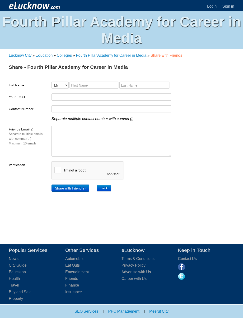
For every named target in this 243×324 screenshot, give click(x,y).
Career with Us (134, 279)
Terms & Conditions (138, 259)
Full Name (16, 85)
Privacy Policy (133, 265)
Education (44, 55)
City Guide (18, 265)
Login (212, 6)
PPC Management (123, 311)
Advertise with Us (136, 272)
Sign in (228, 6)
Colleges (64, 55)
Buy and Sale (20, 292)
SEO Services (86, 311)
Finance (72, 285)
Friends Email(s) (26, 136)
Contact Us (187, 259)
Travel (14, 285)
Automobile (74, 259)
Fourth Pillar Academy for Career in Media (111, 55)
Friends (71, 279)
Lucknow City (20, 55)
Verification (17, 165)
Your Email (17, 97)
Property (16, 298)
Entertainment (77, 272)
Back (104, 188)
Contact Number (21, 109)
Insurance (73, 292)
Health (14, 279)
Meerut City (158, 311)
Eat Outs (72, 265)
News (14, 259)
